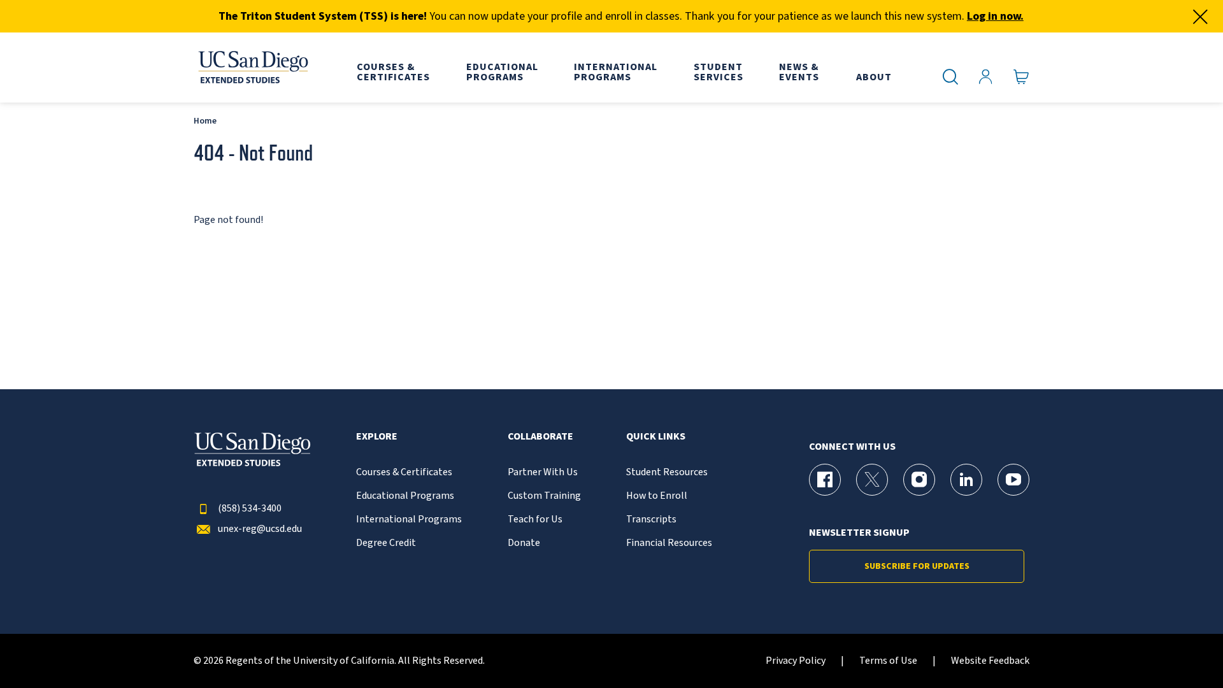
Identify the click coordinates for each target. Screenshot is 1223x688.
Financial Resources (669, 543)
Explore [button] (376, 436)
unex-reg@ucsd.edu (260, 529)
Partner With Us (543, 472)
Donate (524, 543)
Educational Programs (405, 496)
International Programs (409, 519)
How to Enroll (656, 496)
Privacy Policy (796, 661)
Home (205, 121)
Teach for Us (535, 519)
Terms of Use (888, 661)
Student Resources (667, 472)
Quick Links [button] (655, 436)
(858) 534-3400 (250, 508)
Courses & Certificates (404, 472)
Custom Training (544, 496)
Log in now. (995, 16)
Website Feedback (990, 661)
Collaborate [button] (540, 436)
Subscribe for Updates (916, 566)
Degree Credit (386, 543)
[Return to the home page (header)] (252, 67)
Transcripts (651, 519)
